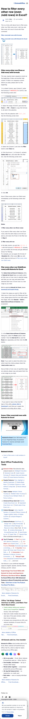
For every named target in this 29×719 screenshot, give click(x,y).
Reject (20, 715)
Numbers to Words (9, 554)
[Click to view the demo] (3, 41)
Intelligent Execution (21, 471)
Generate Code (9, 473)
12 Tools (18, 539)
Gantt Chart (15, 543)
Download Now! (7, 444)
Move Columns (21, 512)
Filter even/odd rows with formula (11, 35)
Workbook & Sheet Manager (12, 526)
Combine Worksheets (16, 530)
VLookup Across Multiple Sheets (13, 496)
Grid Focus (18, 521)
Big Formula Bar (18, 523)
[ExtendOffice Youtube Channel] (9, 697)
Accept (7, 715)
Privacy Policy (10, 711)
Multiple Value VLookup (18, 493)
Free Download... (13, 595)
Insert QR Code (8, 550)
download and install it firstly (9, 289)
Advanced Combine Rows (15, 558)
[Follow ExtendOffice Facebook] (2, 697)
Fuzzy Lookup (7, 498)
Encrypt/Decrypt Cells (10, 532)
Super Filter (13, 534)
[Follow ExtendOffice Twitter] (6, 697)
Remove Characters (12, 541)
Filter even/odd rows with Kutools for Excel (14, 39)
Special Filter (23, 534)
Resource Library (9, 528)
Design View (8, 523)
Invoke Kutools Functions (16, 477)
